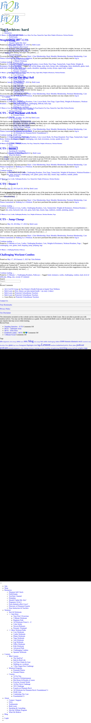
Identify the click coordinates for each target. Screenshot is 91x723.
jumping (36, 245)
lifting (9, 277)
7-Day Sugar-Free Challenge (23, 109)
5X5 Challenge (18, 686)
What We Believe (15, 155)
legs (16, 68)
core (35, 139)
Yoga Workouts (18, 81)
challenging (63, 66)
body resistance (53, 275)
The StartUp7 (18, 658)
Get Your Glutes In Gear (21, 105)
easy (89, 341)
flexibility (2, 345)
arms (43, 66)
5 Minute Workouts (20, 61)
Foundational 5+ (19, 696)
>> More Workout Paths (17, 630)
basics (21, 341)
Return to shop (14, 176)
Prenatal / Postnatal (20, 71)
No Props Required (38, 108)
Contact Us (4, 301)
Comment (25, 277)
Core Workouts (18, 75)
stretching (63, 348)
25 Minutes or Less (5, 214)
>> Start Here (13, 614)
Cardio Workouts (19, 634)
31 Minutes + (3, 35)
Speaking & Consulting (17, 151)
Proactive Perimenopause (22, 678)
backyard (17, 174)
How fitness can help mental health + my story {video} (34, 291)
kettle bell (3, 68)
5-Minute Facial (10, 335)
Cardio (9, 35)
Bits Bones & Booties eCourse (24, 680)
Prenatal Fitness (18, 115)
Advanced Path (18, 648)
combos (76, 275)
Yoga (54, 214)
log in (77, 58)
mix (13, 277)
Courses (7, 97)
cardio (61, 275)
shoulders (35, 68)
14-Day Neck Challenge (21, 127)
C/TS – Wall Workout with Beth (18, 112)
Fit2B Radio (13, 37)
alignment (6, 341)
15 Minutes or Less (5, 108)
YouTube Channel (15, 596)
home (17, 345)
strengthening (55, 348)
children (57, 341)
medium (53, 345)
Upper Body (47, 35)
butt (57, 66)
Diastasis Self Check (16, 592)
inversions (45, 139)
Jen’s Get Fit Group (11, 289)
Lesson (45, 344)
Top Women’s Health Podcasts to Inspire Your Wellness (40, 289)
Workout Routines (68, 35)
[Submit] (5, 17)
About (6, 141)
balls (26, 103)
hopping (25, 245)
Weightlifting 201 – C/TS (14, 40)
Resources (8, 33)
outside (69, 174)
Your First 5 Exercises (21, 616)
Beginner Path (18, 63)
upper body (62, 68)
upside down (60, 139)
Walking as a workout (21, 107)
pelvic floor (68, 345)
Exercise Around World (21, 682)
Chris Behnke (36, 259)
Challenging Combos (20, 650)
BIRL (26, 341)
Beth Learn (36, 45)
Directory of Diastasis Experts (19, 606)
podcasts (4, 348)
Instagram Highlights (26, 345)
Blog (6, 714)
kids (35, 345)
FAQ (10, 145)
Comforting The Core (21, 694)
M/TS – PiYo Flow (11, 331)
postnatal (11, 348)
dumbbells (76, 66)
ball (22, 103)
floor (6, 345)
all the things (36, 66)
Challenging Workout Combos (17, 254)
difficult (40, 103)
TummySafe (40, 35)
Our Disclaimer (5, 313)
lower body (22, 68)
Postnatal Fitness (19, 670)
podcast (80, 345)
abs (30, 66)
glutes (83, 66)
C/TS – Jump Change (12, 219)
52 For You (17, 119)
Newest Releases (19, 626)
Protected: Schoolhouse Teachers (26, 293)
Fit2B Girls (17, 135)
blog (31, 341)
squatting (43, 68)
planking (65, 210)
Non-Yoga (34, 35)
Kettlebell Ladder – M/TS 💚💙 (15, 333)
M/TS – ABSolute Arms (12, 329)
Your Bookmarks (6, 305)
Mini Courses (13, 656)
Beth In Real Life (19, 660)
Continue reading (7, 62)
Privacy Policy (5, 309)
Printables (12, 598)
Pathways (22, 249)
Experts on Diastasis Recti (22, 688)
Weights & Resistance (57, 35)
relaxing (26, 348)
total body (74, 348)
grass (41, 174)
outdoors (63, 174)
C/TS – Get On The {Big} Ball (17, 77)
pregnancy (17, 348)
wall (67, 139)
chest (70, 66)
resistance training (33, 348)
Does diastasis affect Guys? (18, 47)
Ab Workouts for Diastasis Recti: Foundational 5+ (30, 133)
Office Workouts (19, 644)
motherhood (60, 345)
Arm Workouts (18, 640)
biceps (52, 66)
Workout (7, 610)
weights (69, 68)
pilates (74, 345)
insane (53, 174)
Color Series (17, 624)
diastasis (68, 341)
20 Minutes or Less (5, 143)
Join (5, 586)
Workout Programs (15, 111)
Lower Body (27, 35)
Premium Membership (74, 56)
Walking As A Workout (24, 58)
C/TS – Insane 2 (9, 148)
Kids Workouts (18, 646)
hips (49, 174)
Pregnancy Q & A (15, 602)
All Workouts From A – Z (22, 622)
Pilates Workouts (19, 636)
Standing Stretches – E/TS (13, 327)
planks (75, 174)
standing (47, 348)
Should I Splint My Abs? (17, 43)
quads (29, 68)
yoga (85, 348)
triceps (55, 68)
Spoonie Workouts (19, 652)
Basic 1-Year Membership (36, 56)
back (47, 66)
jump (30, 245)
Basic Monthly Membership (56, 56)
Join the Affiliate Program (18, 710)
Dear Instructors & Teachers (19, 608)
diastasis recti (76, 341)
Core (21, 72)
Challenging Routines (17, 35)
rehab (21, 348)
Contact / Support (15, 700)
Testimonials (13, 704)
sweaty (49, 68)
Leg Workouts (18, 642)
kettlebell (11, 68)
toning (70, 348)
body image (37, 341)
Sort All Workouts (15, 55)
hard (87, 66)
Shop (6, 588)
